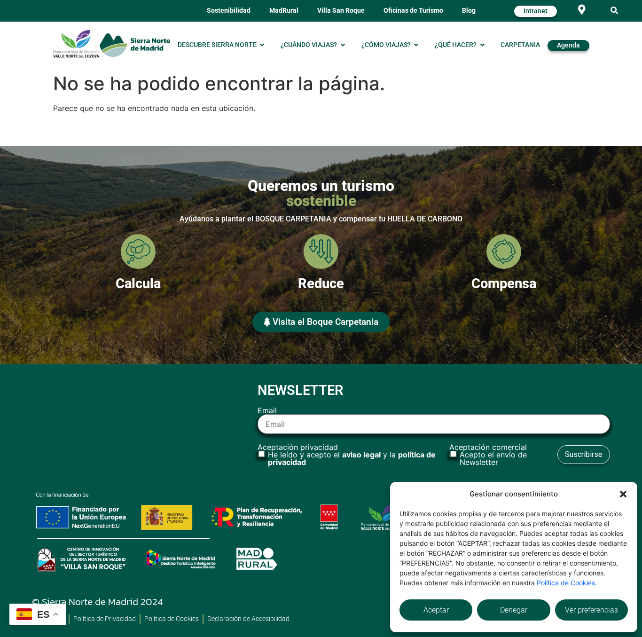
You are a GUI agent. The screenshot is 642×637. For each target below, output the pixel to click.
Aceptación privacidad (347, 454)
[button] (623, 494)
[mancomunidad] (76, 43)
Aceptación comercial (488, 454)
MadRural (283, 11)
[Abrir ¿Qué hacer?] (482, 45)
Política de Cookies (566, 583)
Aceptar (436, 610)
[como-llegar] (582, 10)
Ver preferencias (591, 610)
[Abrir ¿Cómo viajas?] (416, 45)
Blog (469, 11)
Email (267, 411)
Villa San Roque (341, 11)
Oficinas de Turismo (413, 11)
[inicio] (135, 44)
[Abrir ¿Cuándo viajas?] (342, 45)
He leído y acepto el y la (352, 458)
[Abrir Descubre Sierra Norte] (262, 45)
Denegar (513, 610)
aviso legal (361, 454)
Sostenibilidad (229, 11)
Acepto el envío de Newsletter (493, 458)
